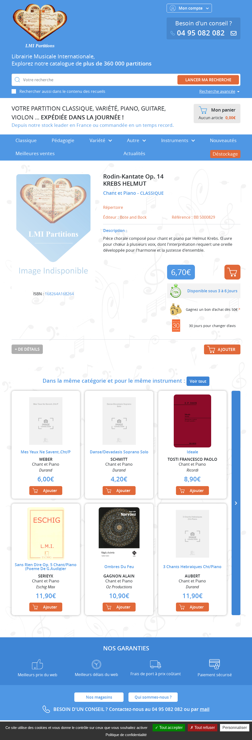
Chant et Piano (120, 193)
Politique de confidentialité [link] (126, 735)
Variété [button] (98, 140)
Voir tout (198, 381)
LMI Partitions (39, 45)
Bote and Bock (133, 217)
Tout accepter (170, 727)
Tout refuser (204, 727)
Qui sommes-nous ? (153, 697)
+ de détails (27, 349)
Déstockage (225, 154)
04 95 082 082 (201, 33)
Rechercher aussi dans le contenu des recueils (62, 91)
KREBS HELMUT (124, 183)
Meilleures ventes (35, 153)
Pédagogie (63, 140)
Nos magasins (99, 697)
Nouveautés (223, 140)
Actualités (134, 153)
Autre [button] (134, 140)
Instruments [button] (175, 140)
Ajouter (232, 272)
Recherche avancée (217, 91)
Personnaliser (234, 727)
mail (204, 709)
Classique (26, 140)
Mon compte (191, 8)
